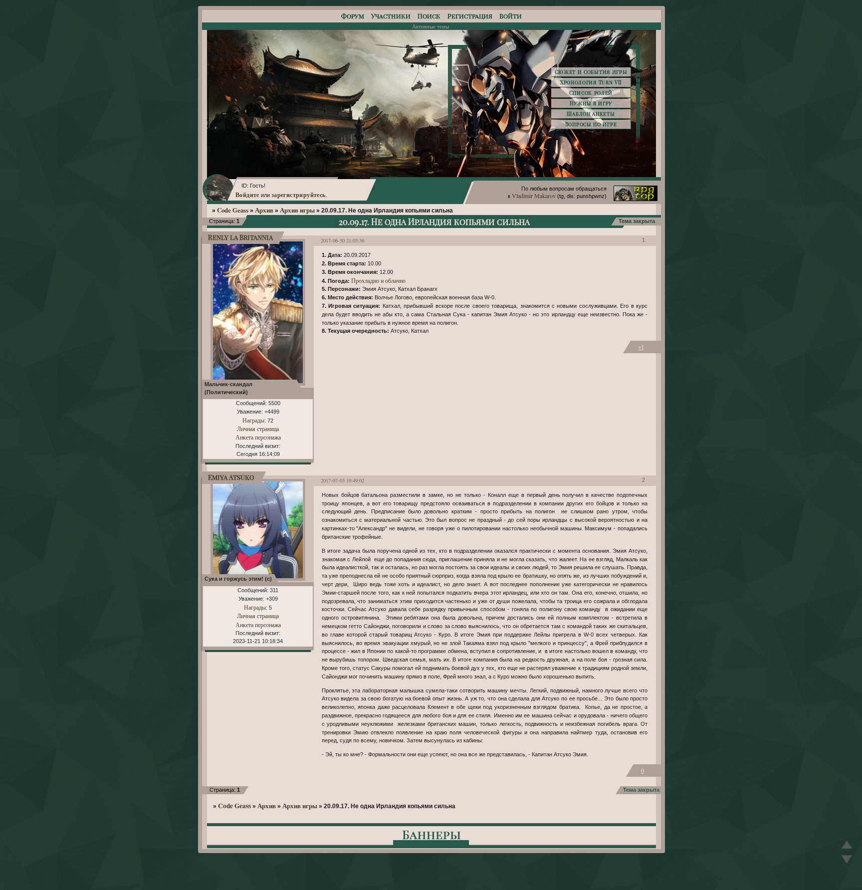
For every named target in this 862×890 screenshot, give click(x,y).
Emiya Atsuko (231, 477)
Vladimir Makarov (534, 196)
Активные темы (430, 26)
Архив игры (297, 210)
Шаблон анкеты (591, 113)
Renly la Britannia (240, 237)
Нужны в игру (591, 103)
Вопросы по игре (591, 124)
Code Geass (232, 210)
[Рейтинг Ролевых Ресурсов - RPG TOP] (635, 199)
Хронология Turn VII (591, 82)
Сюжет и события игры (591, 71)
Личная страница (258, 429)
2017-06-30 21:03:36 (342, 240)
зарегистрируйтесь (298, 194)
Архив (264, 210)
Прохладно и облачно (378, 280)
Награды (253, 420)
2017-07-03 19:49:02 (342, 480)
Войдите (247, 194)
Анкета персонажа (258, 437)
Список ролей (591, 92)
